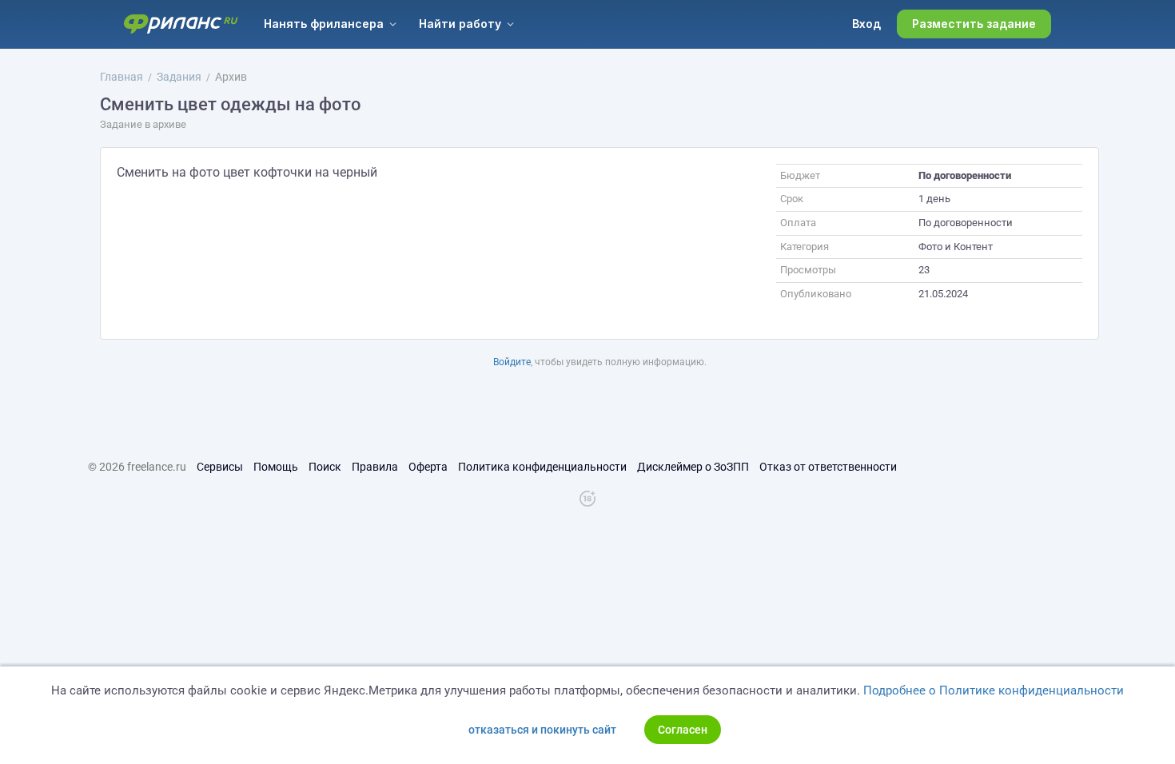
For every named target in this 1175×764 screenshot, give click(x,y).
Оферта (428, 466)
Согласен (682, 729)
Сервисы (220, 466)
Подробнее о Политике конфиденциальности (993, 690)
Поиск (325, 466)
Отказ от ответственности (828, 466)
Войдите (512, 362)
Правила (375, 466)
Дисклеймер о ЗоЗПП (693, 466)
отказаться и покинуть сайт (542, 729)
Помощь (275, 466)
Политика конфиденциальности (542, 466)
